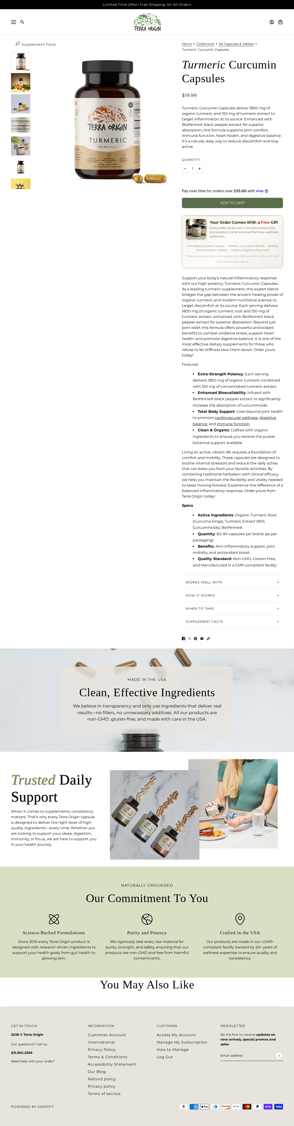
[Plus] (200, 168)
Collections (205, 44)
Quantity (191, 160)
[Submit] (279, 1055)
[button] (208, 638)
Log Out (165, 1057)
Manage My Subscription (182, 1042)
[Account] (271, 22)
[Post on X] (189, 638)
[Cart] (280, 22)
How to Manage (173, 1049)
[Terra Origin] (147, 22)
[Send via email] (201, 638)
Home (187, 44)
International (101, 1042)
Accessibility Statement (112, 1064)
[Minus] (185, 168)
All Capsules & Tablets (236, 44)
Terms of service (104, 1094)
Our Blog (97, 1071)
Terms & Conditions (107, 1057)
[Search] (22, 22)
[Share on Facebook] (183, 638)
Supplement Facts (39, 44)
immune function (233, 424)
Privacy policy (102, 1086)
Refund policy (102, 1079)
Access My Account (176, 1035)
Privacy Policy (102, 1049)
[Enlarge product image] (106, 120)
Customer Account (107, 1035)
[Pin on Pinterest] (195, 638)
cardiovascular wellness (236, 418)
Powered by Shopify (32, 1107)
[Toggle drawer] (13, 22)
